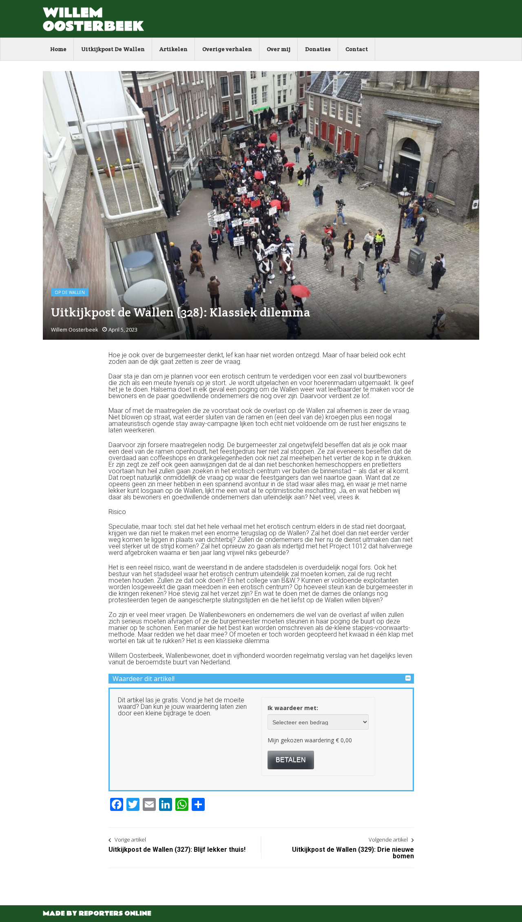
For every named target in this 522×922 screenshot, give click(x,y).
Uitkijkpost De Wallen (113, 49)
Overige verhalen (227, 49)
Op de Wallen (70, 292)
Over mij (278, 49)
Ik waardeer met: (293, 708)
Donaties (318, 49)
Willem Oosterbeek (93, 19)
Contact (356, 49)
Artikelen (173, 49)
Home (58, 49)
